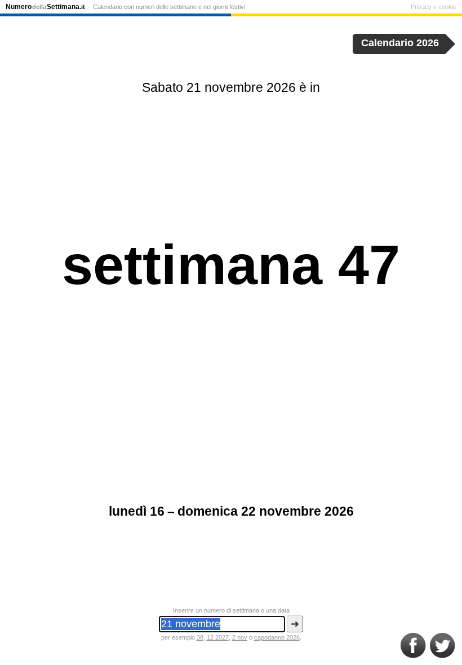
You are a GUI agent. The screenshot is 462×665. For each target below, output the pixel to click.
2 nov (239, 637)
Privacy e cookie (433, 6)
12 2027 (218, 637)
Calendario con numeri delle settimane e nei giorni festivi (169, 6)
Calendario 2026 (400, 42)
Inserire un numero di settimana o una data (231, 610)
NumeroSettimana (45, 7)
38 (200, 637)
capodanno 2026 (277, 637)
